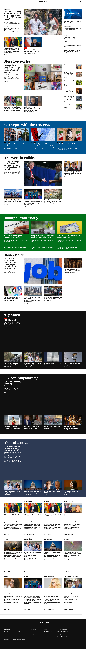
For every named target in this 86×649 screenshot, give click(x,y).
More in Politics (47, 542)
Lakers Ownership (8, 641)
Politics (26, 5)
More (38, 158)
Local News (11, 1)
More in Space (27, 617)
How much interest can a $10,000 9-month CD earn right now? (42, 248)
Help (58, 641)
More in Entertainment (29, 580)
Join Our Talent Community (62, 639)
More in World (7, 580)
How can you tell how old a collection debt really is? (15, 247)
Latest (6, 1)
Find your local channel (18, 372)
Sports (55, 5)
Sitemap (45, 643)
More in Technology (48, 580)
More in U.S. (7, 542)
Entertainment (45, 5)
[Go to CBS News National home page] (43, 1)
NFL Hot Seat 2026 (8, 639)
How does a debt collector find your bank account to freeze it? (15, 245)
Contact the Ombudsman (62, 644)
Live (17, 1)
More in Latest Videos (68, 617)
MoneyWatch (38, 5)
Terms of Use (33, 641)
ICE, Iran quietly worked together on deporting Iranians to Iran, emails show (12, 31)
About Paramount (60, 636)
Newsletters (46, 636)
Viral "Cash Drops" (16, 5)
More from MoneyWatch (29, 542)
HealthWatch (32, 5)
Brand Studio (46, 641)
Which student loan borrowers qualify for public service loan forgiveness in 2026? (69, 248)
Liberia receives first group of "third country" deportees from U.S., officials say (13, 33)
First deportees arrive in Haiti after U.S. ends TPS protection (12, 29)
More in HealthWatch (68, 542)
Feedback (59, 643)
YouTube (19, 636)
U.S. (5, 5)
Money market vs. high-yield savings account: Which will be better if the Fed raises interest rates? (43, 245)
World (22, 5)
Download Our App (48, 639)
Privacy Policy (33, 636)
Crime (51, 5)
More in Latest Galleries (49, 617)
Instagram (19, 639)
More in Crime (7, 617)
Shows (22, 1)
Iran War (9, 5)
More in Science (67, 580)
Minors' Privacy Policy (35, 643)
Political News (7, 636)
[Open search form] (80, 1)
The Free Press (61, 5)
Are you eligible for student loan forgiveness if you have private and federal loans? (69, 245)
